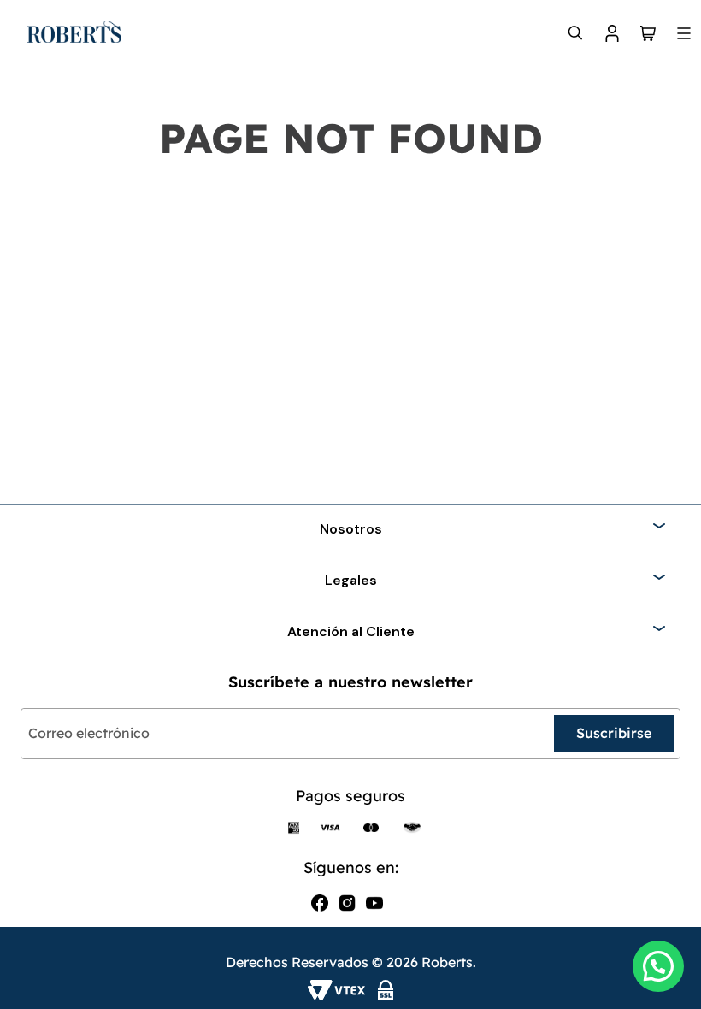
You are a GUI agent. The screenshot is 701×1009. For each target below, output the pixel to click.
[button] (658, 966)
